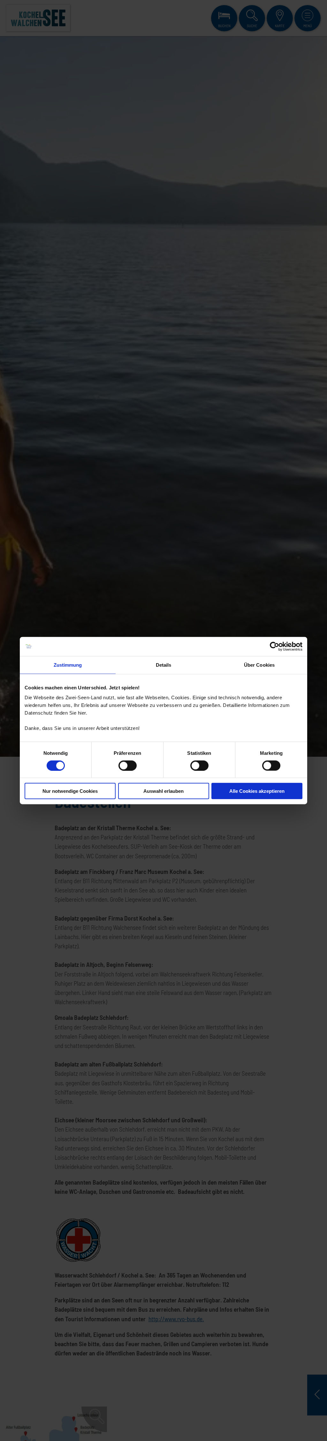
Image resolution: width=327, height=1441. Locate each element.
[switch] (127, 765)
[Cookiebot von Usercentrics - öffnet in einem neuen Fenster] (274, 646)
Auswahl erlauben (163, 791)
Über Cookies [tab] (259, 664)
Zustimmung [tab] (68, 664)
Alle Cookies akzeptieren (257, 791)
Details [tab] (163, 664)
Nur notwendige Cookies (70, 791)
